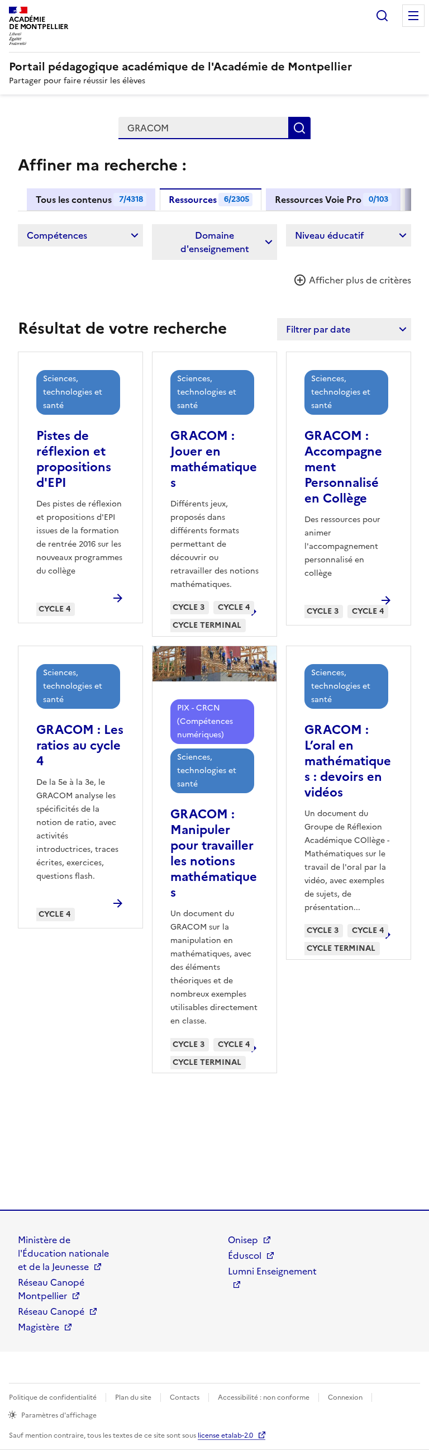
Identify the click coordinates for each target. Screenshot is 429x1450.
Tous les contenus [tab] (89, 199)
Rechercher (299, 128)
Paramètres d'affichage (59, 1415)
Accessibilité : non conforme (263, 1397)
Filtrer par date (318, 329)
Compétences (57, 235)
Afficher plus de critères (359, 280)
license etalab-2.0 (225, 1435)
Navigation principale (413, 15)
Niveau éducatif (329, 235)
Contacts (184, 1397)
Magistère (38, 1327)
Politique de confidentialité (53, 1397)
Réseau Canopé (51, 1311)
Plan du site (133, 1397)
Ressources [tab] (209, 199)
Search (382, 15)
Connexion (345, 1397)
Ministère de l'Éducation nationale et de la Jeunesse (63, 1253)
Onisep (243, 1240)
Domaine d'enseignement (214, 242)
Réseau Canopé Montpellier (51, 1289)
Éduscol (244, 1255)
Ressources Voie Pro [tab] (331, 199)
